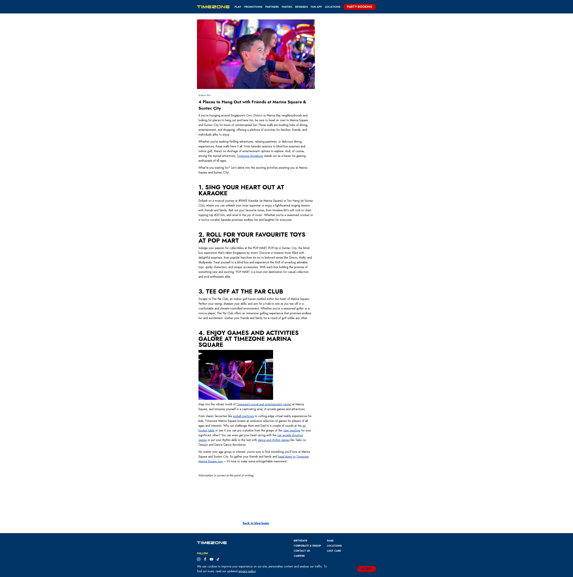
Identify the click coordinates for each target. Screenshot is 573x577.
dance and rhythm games (273, 440)
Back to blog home (256, 523)
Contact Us (302, 551)
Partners (272, 7)
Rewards (301, 7)
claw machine (291, 430)
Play (238, 7)
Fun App (316, 7)
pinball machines (243, 416)
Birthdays (300, 540)
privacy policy (247, 571)
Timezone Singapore (250, 156)
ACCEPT (366, 569)
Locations (332, 7)
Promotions (253, 7)
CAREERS (299, 556)
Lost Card (334, 551)
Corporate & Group (307, 545)
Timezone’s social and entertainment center (263, 404)
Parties (287, 7)
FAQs (330, 540)
